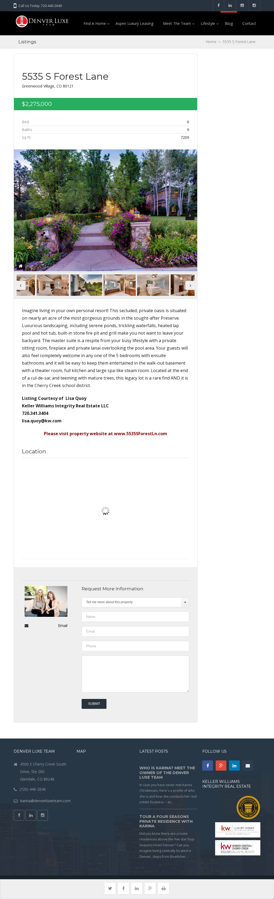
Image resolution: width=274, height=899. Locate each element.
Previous (21, 215)
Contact (249, 23)
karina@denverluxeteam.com (45, 800)
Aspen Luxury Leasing (134, 23)
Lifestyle (208, 23)
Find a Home (94, 23)
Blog (229, 23)
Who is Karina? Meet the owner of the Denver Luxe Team (167, 773)
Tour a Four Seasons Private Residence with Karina (166, 821)
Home (211, 41)
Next (190, 215)
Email (62, 625)
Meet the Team (177, 23)
